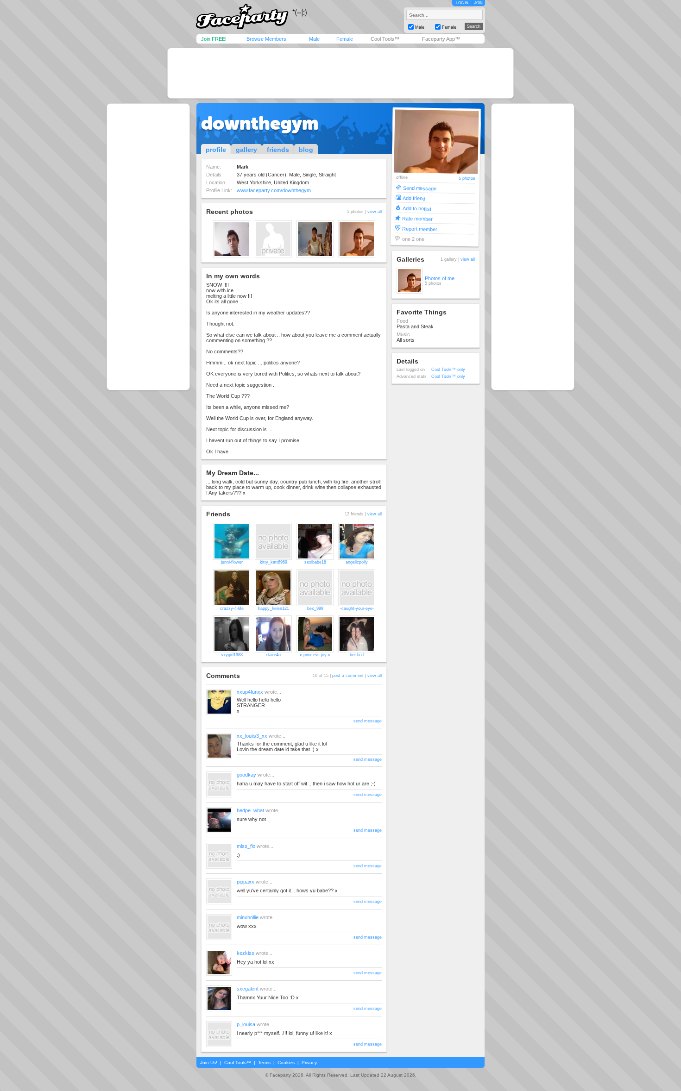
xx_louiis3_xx (252, 736)
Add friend (414, 198)
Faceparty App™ (441, 39)
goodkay (246, 774)
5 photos (467, 178)
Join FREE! (214, 39)
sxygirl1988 (232, 654)
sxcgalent (248, 988)
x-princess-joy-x (315, 654)
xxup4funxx (250, 692)
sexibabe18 (315, 562)
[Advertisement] (340, 73)
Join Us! (208, 1062)
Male (314, 39)
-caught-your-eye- (357, 608)
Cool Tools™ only (448, 369)
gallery (246, 149)
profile (216, 149)
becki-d (357, 654)
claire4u (273, 654)
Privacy (309, 1062)
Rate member (417, 218)
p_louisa (246, 1024)
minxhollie (248, 917)
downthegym (259, 123)
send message (367, 721)
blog (306, 149)
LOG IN (462, 3)
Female (344, 39)
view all (374, 211)
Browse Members (266, 39)
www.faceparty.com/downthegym (274, 190)
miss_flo (246, 846)
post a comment (348, 675)
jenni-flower (232, 562)
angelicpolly (357, 562)
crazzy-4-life (232, 608)
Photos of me (439, 278)
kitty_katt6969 (273, 562)
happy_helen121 (273, 608)
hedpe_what (250, 810)
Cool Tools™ (385, 39)
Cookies (286, 1062)
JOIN (478, 3)
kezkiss (245, 953)
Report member (419, 229)
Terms (264, 1062)
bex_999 (315, 608)
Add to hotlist (417, 208)
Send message (419, 188)
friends (278, 149)
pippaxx (245, 881)
